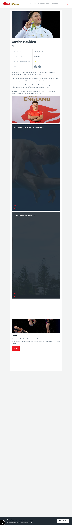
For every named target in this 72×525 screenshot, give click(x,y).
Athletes (32, 4)
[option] (36, 109)
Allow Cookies (63, 521)
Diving (16, 348)
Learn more (29, 522)
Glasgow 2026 (44, 4)
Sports (55, 4)
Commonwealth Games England (11, 4)
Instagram (35, 66)
